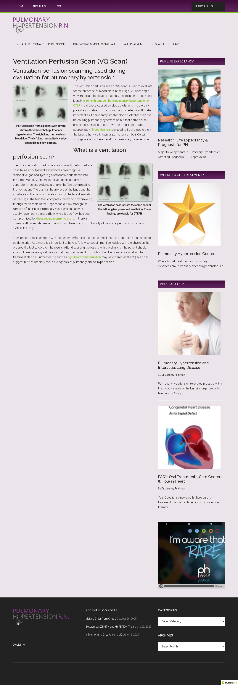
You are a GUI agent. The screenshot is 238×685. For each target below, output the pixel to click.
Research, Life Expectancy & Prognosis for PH (183, 142)
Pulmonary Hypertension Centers (187, 254)
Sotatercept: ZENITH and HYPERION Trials (110, 626)
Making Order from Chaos (101, 618)
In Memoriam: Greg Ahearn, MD (104, 634)
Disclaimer (19, 644)
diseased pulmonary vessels (55, 218)
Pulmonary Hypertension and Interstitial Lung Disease (183, 365)
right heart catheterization (84, 257)
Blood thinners (101, 129)
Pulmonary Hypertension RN (119, 25)
